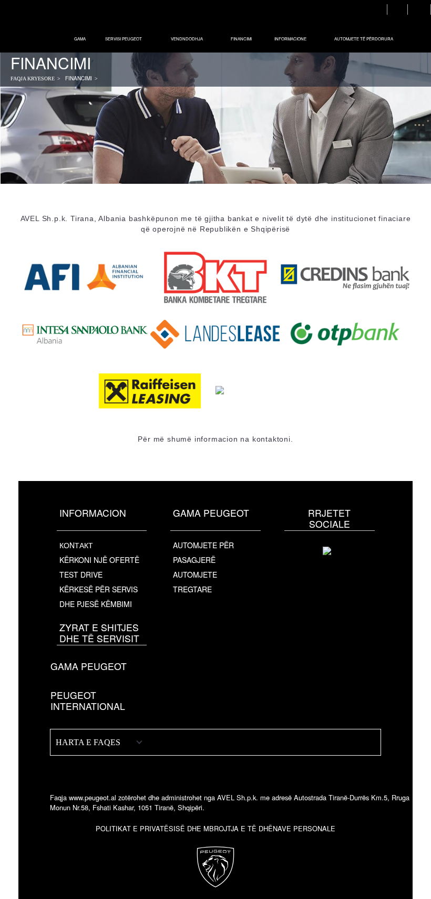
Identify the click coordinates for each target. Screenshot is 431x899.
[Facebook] (329, 564)
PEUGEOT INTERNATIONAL (87, 700)
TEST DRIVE (80, 574)
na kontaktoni (265, 439)
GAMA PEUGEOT (88, 666)
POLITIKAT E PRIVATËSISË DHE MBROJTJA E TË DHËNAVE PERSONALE (215, 828)
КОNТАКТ (76, 545)
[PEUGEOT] (41, 26)
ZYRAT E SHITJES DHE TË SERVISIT (99, 633)
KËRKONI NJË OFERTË (99, 560)
